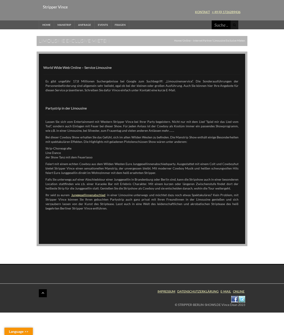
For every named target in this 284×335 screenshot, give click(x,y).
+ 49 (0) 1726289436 (226, 12)
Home (177, 40)
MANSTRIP (64, 24)
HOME (46, 24)
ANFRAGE (84, 24)
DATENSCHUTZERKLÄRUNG (198, 291)
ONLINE (239, 291)
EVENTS (103, 24)
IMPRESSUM (166, 291)
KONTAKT (202, 12)
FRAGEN (120, 24)
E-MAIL (226, 291)
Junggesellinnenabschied (88, 195)
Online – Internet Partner (197, 40)
